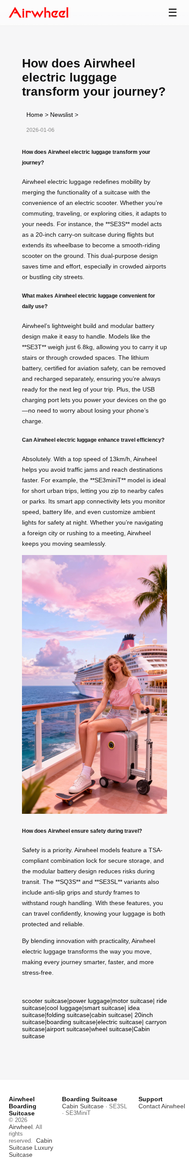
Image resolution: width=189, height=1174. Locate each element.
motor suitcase (132, 1000)
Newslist (61, 114)
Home (34, 114)
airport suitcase (68, 1028)
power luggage (89, 1000)
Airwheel (21, 1126)
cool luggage (64, 1007)
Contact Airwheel (161, 1106)
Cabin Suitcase (30, 1144)
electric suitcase (120, 1021)
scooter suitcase (44, 1000)
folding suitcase (68, 1014)
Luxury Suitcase (31, 1151)
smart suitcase (104, 1007)
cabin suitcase (111, 1014)
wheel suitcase (111, 1028)
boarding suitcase (71, 1021)
